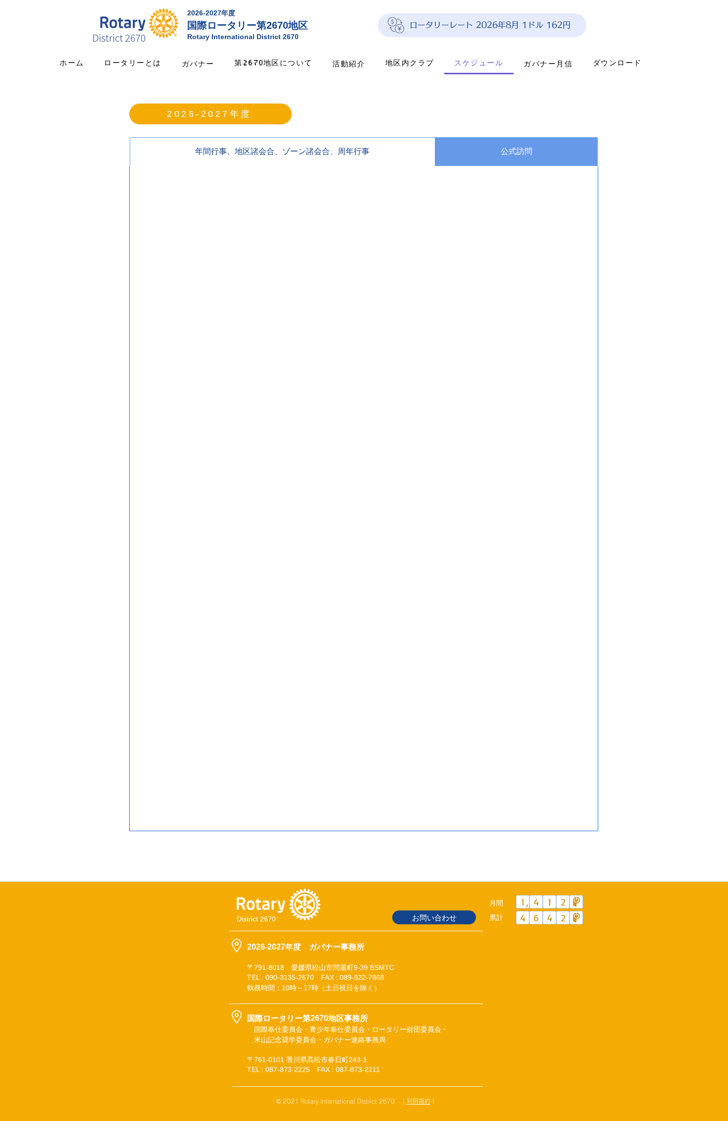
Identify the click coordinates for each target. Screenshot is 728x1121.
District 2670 (256, 919)
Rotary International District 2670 (243, 37)
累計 (496, 917)
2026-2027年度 (211, 13)
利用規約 (418, 1101)
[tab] (282, 151)
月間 (496, 903)
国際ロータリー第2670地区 (247, 25)
